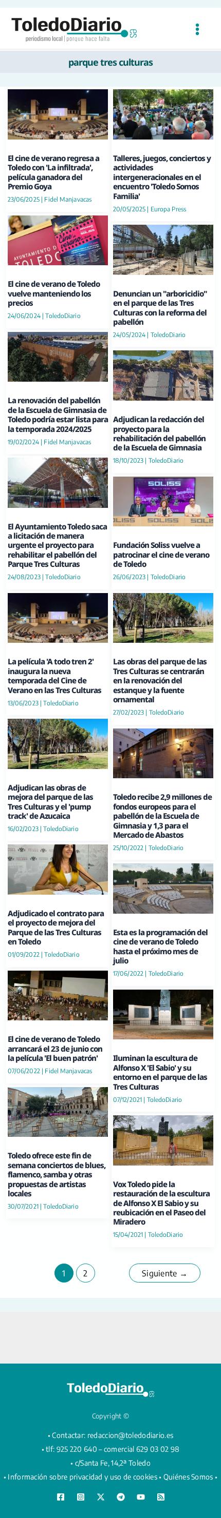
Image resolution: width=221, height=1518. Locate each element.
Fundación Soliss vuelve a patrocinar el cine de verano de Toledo (161, 554)
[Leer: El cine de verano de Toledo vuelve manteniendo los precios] (58, 239)
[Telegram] (121, 1497)
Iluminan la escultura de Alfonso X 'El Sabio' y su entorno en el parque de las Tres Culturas (160, 1072)
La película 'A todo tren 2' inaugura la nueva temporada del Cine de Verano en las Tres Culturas (54, 675)
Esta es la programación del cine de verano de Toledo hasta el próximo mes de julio (160, 946)
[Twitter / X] (101, 1497)
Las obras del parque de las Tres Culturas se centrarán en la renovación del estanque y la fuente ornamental (160, 680)
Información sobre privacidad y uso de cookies (82, 1476)
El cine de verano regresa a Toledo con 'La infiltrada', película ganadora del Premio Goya (53, 172)
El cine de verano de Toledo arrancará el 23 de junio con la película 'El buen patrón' (55, 1048)
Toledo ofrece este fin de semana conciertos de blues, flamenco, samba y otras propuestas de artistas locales (56, 1174)
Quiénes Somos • (190, 1476)
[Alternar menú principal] (197, 29)
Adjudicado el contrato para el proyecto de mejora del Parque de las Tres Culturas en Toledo (56, 927)
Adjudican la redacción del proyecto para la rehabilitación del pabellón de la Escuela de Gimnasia (159, 433)
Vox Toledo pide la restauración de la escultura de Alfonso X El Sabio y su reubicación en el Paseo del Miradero (161, 1203)
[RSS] (161, 1497)
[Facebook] (61, 1497)
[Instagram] (81, 1497)
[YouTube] (141, 1497)
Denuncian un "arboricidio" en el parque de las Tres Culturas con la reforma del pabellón (160, 307)
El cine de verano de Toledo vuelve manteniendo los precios (54, 293)
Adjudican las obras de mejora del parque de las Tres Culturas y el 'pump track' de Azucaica (50, 801)
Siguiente (165, 1273)
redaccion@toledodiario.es (130, 1435)
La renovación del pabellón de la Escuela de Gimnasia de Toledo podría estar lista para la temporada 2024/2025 (58, 414)
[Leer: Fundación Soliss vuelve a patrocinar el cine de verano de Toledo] (163, 500)
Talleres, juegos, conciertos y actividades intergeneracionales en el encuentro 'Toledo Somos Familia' (162, 177)
